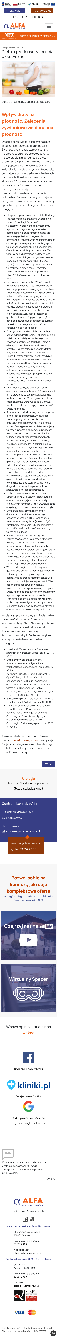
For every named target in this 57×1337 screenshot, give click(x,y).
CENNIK (25, 17)
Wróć (48, 764)
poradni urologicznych (26, 740)
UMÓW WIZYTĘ (44, 10)
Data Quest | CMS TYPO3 (34, 1331)
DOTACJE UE (38, 17)
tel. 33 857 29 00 (25, 849)
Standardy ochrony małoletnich (37, 1328)
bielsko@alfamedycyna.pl (27, 1285)
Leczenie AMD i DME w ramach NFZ (37, 35)
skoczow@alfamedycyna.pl (23, 831)
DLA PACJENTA (17, 10)
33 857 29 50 (20, 1276)
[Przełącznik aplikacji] (49, 26)
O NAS (16, 17)
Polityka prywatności (11, 1328)
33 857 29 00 (20, 1244)
